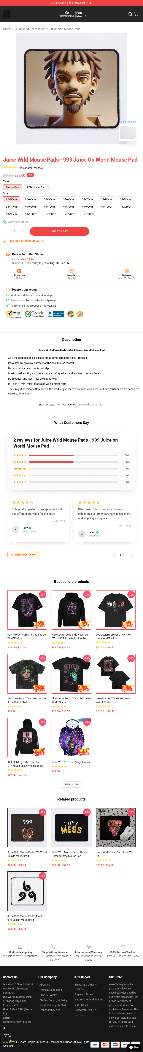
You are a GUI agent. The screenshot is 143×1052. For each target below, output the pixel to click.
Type (6, 181)
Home (7, 29)
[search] (130, 14)
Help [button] (136, 1047)
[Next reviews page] (132, 555)
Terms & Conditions (50, 989)
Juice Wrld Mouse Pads (65, 29)
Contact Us (81, 1004)
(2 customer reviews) (31, 167)
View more (71, 784)
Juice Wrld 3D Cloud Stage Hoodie (71, 762)
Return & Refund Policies (89, 999)
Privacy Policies (48, 995)
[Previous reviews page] (114, 555)
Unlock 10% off (7, 1035)
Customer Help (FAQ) (87, 1009)
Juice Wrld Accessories (30, 29)
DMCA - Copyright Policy (53, 1000)
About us (44, 984)
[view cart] (136, 14)
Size (5, 193)
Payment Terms (84, 994)
